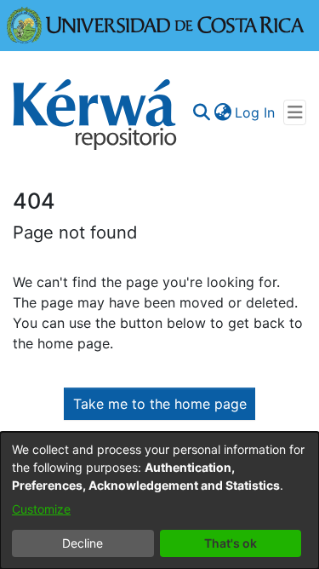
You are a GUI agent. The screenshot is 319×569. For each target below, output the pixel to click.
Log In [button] (255, 112)
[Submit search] (201, 112)
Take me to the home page (160, 403)
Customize (41, 509)
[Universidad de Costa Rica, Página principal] (156, 23)
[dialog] (159, 500)
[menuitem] (222, 112)
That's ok (230, 543)
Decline (82, 543)
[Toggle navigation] (294, 112)
